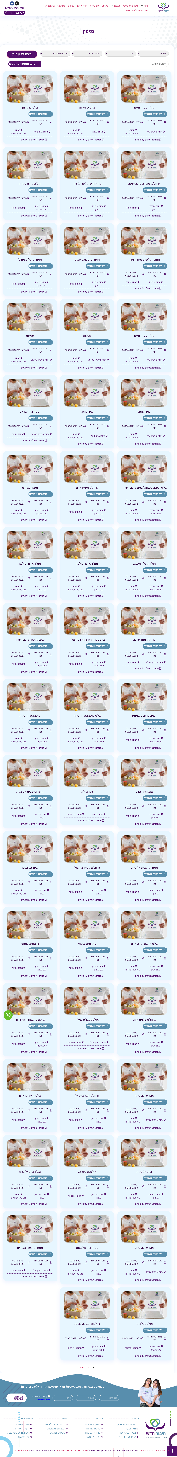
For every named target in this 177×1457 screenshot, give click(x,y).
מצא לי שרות (22, 54)
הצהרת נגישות (146, 1450)
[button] (144, 5)
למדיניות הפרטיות (43, 1400)
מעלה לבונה (156, 1350)
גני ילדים (71, 814)
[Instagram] (17, 3)
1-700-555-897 (14, 8)
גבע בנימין (98, 513)
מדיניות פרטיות (162, 1450)
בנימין (154, 131)
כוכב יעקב (155, 209)
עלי (148, 131)
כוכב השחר (156, 513)
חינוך (128, 207)
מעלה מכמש (41, 209)
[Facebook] (12, 3)
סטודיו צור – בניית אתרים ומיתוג (72, 1450)
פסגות (91, 359)
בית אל (38, 814)
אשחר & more (21, 1450)
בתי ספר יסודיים (132, 133)
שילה (148, 662)
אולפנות (71, 1042)
